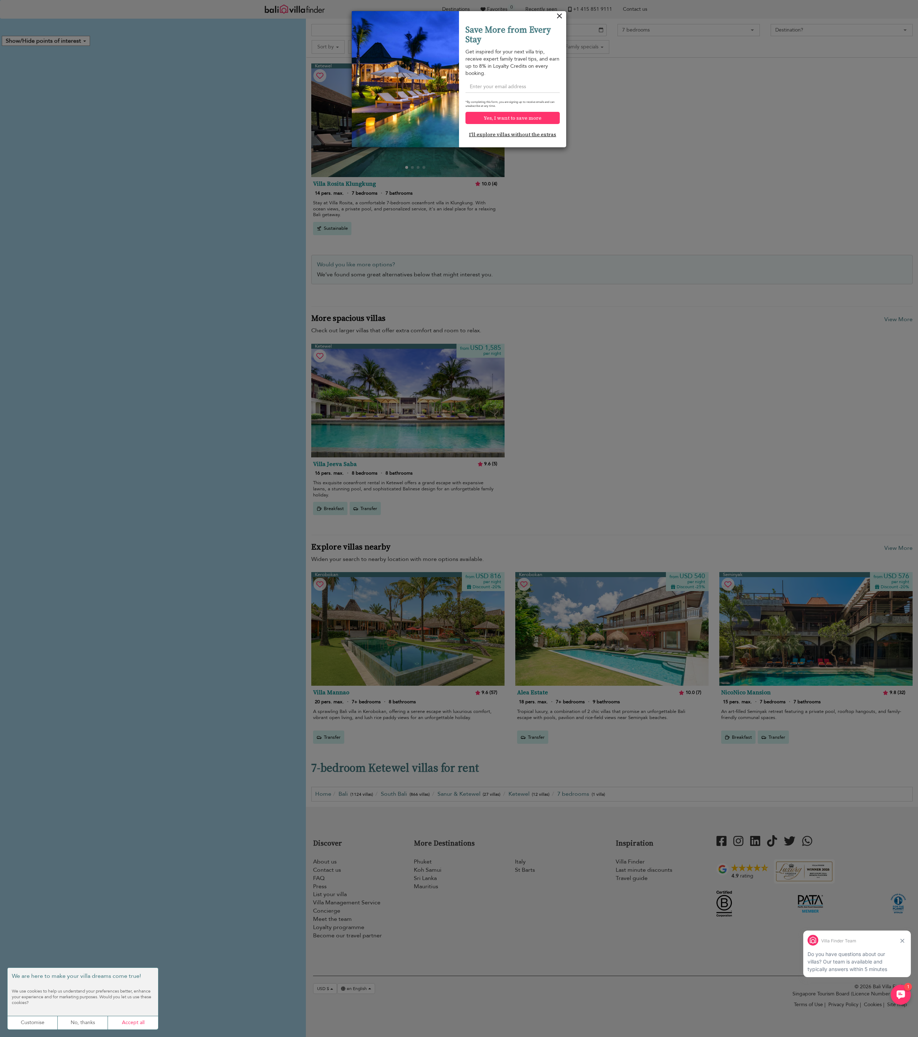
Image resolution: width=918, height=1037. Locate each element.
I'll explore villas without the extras (512, 134)
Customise (32, 1022)
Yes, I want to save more (512, 118)
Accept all (133, 1022)
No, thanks (83, 1022)
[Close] (559, 17)
